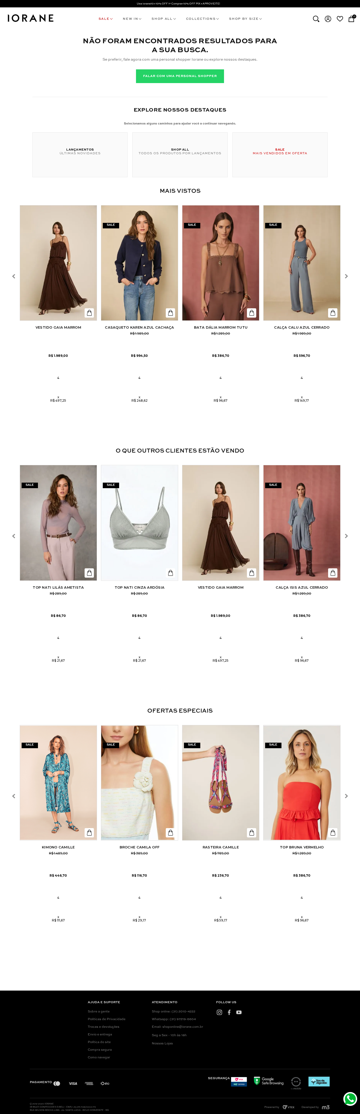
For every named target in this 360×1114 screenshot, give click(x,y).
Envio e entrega (100, 1034)
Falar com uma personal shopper (180, 76)
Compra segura (100, 1049)
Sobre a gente (99, 1011)
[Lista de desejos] (340, 18)
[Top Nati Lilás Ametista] (58, 522)
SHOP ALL (162, 19)
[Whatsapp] (351, 1100)
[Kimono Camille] (58, 783)
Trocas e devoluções (103, 1027)
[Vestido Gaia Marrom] (58, 263)
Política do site (99, 1042)
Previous (14, 276)
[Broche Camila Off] (139, 783)
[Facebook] (229, 1012)
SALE (104, 19)
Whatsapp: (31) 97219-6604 (174, 1019)
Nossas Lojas (162, 1043)
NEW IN (130, 19)
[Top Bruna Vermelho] (302, 783)
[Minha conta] (328, 19)
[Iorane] (30, 22)
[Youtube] (239, 1012)
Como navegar (99, 1057)
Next (346, 276)
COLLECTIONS (201, 19)
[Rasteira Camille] (220, 783)
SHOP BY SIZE (244, 19)
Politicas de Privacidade (106, 1019)
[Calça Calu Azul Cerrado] (302, 263)
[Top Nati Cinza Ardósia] (139, 522)
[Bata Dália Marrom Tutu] (220, 263)
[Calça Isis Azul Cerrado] (302, 522)
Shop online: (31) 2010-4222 (173, 1011)
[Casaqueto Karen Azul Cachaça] (139, 263)
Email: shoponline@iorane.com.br (177, 1027)
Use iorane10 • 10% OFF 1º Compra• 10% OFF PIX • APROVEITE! (178, 3)
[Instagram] (219, 1012)
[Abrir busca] (316, 19)
